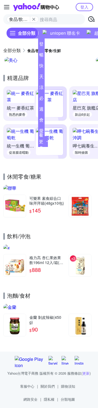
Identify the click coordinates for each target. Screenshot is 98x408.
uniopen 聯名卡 (65, 33)
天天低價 (41, 77)
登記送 (41, 45)
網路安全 (30, 399)
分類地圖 (68, 399)
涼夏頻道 (41, 88)
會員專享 (41, 121)
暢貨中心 (41, 56)
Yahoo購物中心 (36, 7)
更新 (86, 373)
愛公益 (41, 131)
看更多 (41, 141)
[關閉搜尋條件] (33, 19)
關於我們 (48, 386)
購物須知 (68, 386)
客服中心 (27, 386)
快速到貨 (41, 66)
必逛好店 (41, 99)
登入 (84, 7)
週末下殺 (41, 110)
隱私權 (49, 399)
